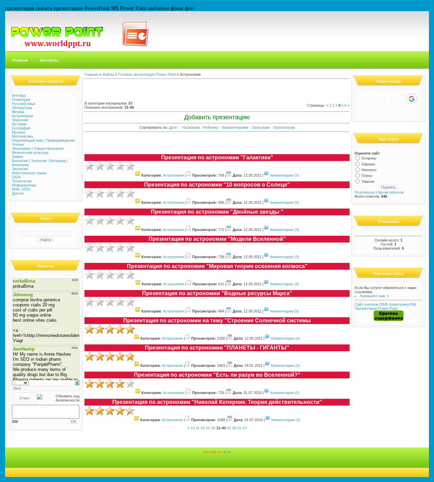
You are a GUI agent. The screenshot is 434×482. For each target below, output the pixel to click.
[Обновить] (77, 382)
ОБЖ (16, 177)
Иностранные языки (29, 173)
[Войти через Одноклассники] (388, 111)
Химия (17, 157)
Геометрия (21, 99)
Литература (22, 108)
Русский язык (23, 104)
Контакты (49, 60)
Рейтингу (211, 127)
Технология (22, 181)
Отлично (368, 158)
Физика (18, 112)
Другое (18, 193)
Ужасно (367, 181)
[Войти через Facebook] (388, 99)
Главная (20, 60)
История (19, 124)
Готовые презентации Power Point (147, 74)
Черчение (20, 120)
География (21, 128)
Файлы (108, 74)
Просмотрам (284, 127)
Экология (20, 169)
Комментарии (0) (284, 175)
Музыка (18, 132)
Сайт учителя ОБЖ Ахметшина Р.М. (386, 304)
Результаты (365, 192)
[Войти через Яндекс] (400, 99)
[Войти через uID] (365, 99)
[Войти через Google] (411, 98)
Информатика (24, 185)
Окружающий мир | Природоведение (43, 140)
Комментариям (235, 127)
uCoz (226, 452)
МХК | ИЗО (21, 189)
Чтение (18, 144)
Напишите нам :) (374, 296)
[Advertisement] (163, 91)
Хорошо (368, 164)
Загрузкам (261, 127)
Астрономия (22, 116)
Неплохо (368, 170)
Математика (22, 136)
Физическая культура (30, 152)
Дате (173, 127)
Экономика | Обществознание (38, 148)
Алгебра (19, 95)
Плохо (366, 176)
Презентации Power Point (376, 308)
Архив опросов (390, 192)
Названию (191, 127)
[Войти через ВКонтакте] (377, 99)
